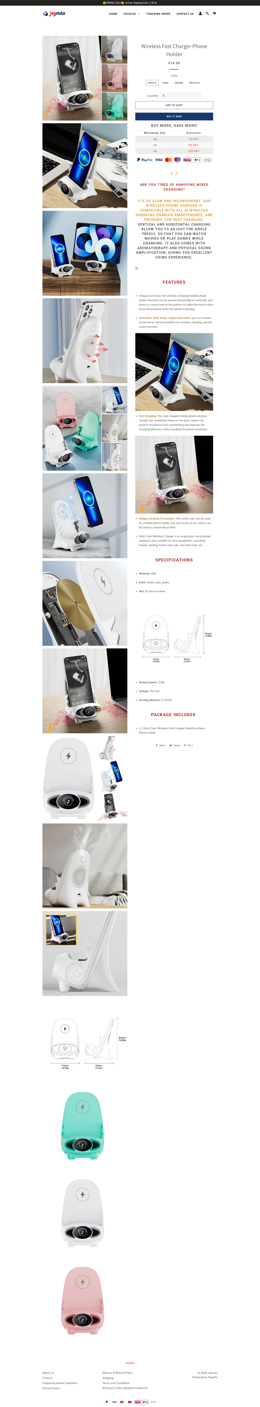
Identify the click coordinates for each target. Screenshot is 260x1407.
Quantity (152, 95)
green (179, 83)
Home (113, 13)
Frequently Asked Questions (59, 1383)
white (152, 83)
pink (166, 83)
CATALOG (130, 13)
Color (174, 75)
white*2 (194, 83)
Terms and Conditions (116, 1383)
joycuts (213, 1372)
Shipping (108, 1377)
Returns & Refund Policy (118, 1372)
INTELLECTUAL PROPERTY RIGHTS (125, 1388)
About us (48, 1372)
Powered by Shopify (205, 1377)
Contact (47, 1377)
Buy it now (174, 116)
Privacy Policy (51, 1388)
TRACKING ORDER (158, 13)
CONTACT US (185, 13)
